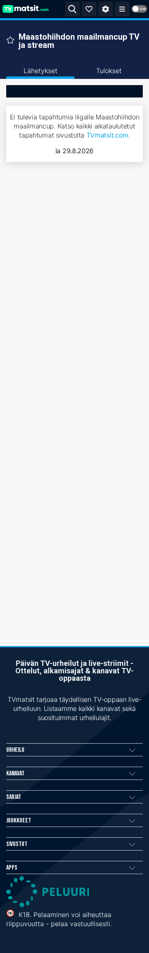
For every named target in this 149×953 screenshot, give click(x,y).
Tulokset (109, 71)
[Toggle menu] (122, 9)
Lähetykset (41, 71)
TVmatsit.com (107, 135)
